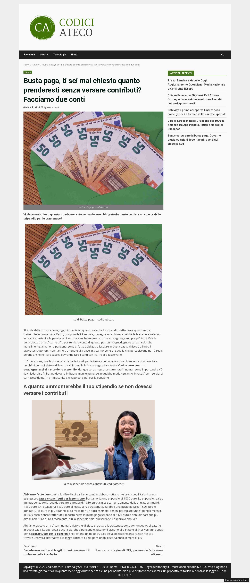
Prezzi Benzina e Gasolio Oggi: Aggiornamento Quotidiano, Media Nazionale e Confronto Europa (196, 84)
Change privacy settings (236, 580)
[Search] (222, 54)
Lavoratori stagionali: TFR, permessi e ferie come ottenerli (129, 550)
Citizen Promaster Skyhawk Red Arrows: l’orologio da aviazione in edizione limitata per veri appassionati (195, 99)
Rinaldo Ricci (33, 107)
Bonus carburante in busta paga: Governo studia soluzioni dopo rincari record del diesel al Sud (194, 139)
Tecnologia (59, 54)
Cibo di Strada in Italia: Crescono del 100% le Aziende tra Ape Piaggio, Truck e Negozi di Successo (196, 125)
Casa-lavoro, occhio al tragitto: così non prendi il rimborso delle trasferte (56, 550)
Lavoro (44, 54)
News (74, 54)
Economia (29, 54)
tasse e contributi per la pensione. (62, 498)
